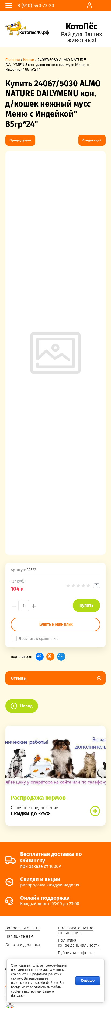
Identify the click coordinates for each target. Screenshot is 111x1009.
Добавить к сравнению (38, 638)
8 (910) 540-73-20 (36, 6)
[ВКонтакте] (40, 657)
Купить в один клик (56, 624)
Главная (12, 60)
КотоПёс (81, 26)
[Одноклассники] (50, 657)
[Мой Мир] (61, 657)
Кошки (28, 60)
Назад (26, 706)
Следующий (92, 140)
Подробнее (95, 811)
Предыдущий (20, 140)
